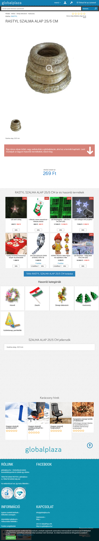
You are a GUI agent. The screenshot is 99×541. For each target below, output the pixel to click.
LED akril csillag (16, 219)
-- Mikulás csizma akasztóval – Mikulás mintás (38, 220)
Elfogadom (10, 538)
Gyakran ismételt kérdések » (10, 512)
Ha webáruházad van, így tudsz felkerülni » (15, 483)
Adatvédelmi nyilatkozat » (9, 519)
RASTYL (14, 16)
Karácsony (31, 13)
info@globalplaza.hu (43, 512)
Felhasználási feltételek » (9, 521)
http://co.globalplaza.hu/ (44, 526)
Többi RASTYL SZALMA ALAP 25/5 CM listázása (49, 274)
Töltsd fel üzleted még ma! (11, 479)
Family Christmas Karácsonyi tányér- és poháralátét (16, 256)
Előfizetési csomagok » (8, 514)
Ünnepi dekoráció (22, 13)
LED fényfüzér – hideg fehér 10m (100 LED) (83, 256)
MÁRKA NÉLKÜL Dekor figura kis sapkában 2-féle (60, 256)
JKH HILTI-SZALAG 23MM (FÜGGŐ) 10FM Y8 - (38, 256)
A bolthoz (34, 266)
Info (16, 230)
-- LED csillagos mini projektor (82, 219)
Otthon (13, 13)
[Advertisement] (49, 376)
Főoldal (7, 13)
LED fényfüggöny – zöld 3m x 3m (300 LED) (60, 220)
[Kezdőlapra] (11, 5)
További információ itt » (25, 535)
